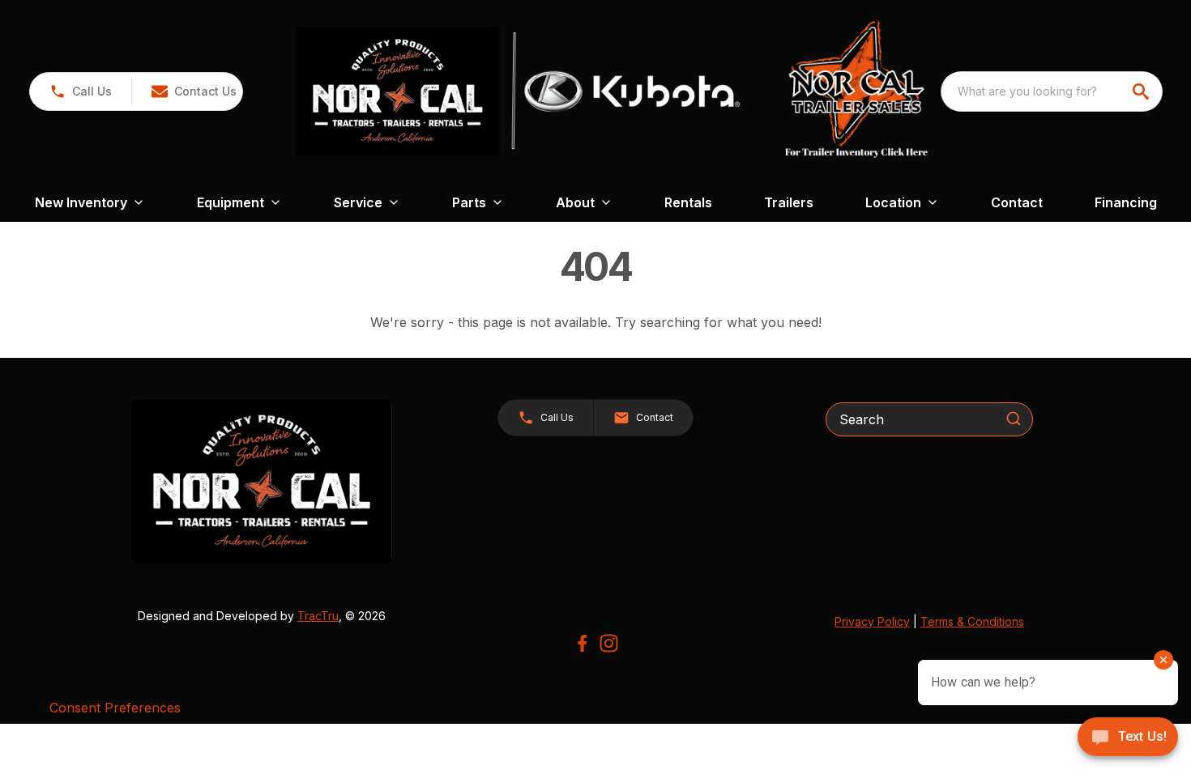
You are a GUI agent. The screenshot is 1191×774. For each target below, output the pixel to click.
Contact (1017, 202)
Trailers (788, 202)
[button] (80, 91)
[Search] (1013, 418)
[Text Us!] (1128, 738)
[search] (1142, 91)
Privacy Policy (872, 621)
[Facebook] (582, 643)
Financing (1126, 202)
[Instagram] (609, 643)
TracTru (318, 616)
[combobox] (1051, 91)
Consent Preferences (115, 708)
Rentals (688, 202)
